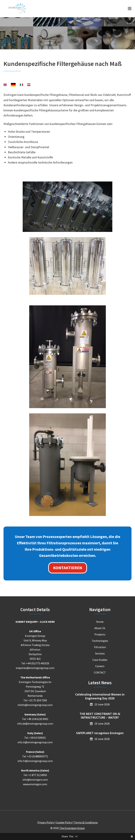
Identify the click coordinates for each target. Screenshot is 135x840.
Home (100, 621)
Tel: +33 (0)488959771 (35, 756)
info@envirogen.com (35, 779)
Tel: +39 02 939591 (35, 737)
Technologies (100, 640)
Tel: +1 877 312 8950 (35, 775)
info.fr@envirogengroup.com (35, 761)
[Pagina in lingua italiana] (21, 85)
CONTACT (100, 672)
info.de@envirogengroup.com (35, 723)
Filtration (100, 647)
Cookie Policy (64, 822)
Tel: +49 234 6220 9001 (35, 719)
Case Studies (99, 659)
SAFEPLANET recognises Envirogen (100, 733)
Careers (99, 666)
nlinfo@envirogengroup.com (35, 705)
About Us (99, 628)
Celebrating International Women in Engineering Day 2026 (99, 696)
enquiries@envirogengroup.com (35, 668)
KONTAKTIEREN (67, 567)
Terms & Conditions (86, 822)
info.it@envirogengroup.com (35, 742)
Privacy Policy (45, 822)
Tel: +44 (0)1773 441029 (35, 663)
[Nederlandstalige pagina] (28, 85)
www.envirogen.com (35, 784)
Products (99, 634)
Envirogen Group (17, 8)
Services (100, 653)
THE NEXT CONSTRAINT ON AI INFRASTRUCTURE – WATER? (100, 716)
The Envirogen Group (72, 828)
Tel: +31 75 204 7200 (35, 700)
